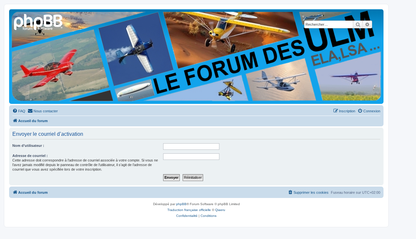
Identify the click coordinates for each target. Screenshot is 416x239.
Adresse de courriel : (30, 156)
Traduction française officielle (189, 210)
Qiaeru (220, 210)
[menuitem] (18, 111)
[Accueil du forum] (39, 21)
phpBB (181, 204)
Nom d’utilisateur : (28, 146)
